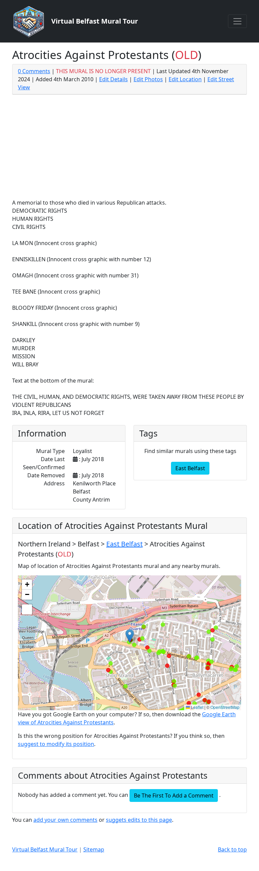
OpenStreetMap (224, 707)
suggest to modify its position (56, 744)
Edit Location (185, 79)
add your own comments (65, 819)
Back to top (232, 849)
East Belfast (190, 468)
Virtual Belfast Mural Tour (45, 849)
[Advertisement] (129, 148)
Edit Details (113, 79)
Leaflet (196, 707)
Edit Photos (148, 79)
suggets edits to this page (139, 819)
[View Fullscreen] (27, 609)
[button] (129, 636)
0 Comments (34, 71)
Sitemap (93, 849)
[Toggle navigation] (237, 21)
